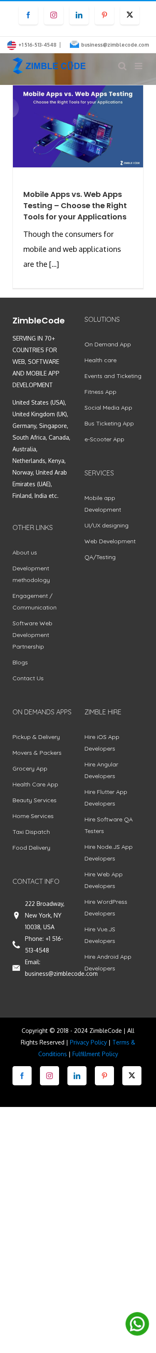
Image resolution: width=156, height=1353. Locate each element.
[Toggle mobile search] (122, 66)
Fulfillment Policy (95, 1053)
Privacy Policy (88, 1042)
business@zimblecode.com (115, 45)
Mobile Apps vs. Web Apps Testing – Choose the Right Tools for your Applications (75, 205)
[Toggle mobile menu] (139, 66)
